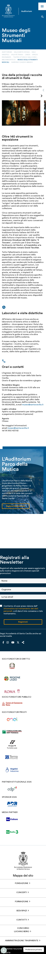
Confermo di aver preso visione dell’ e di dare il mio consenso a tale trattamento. (23, 610)
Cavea (27, 54)
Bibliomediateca (8, 59)
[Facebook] (3, 643)
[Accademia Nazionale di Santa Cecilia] (8, 11)
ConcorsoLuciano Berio (21, 929)
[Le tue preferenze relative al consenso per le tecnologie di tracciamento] (33, 949)
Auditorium (7, 52)
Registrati (23, 622)
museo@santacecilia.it (32, 405)
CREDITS (6, 953)
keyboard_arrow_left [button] (43, 90)
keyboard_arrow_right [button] (41, 95)
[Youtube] (12, 643)
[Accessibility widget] (4, 950)
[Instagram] (8, 643)
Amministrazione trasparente (21, 941)
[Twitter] (18, 643)
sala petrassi (17, 54)
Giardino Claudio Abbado (22, 62)
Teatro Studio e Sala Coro (25, 57)
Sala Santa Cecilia (22, 52)
